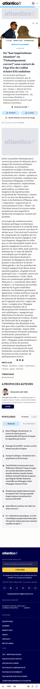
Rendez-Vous (17, 40)
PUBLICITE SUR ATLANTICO (12, 659)
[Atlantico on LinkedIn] (23, 588)
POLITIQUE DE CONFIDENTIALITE (13, 668)
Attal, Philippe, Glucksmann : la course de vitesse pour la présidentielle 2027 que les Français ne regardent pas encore (20, 435)
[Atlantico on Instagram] (29, 588)
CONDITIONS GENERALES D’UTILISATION (16, 681)
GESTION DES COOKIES (10, 663)
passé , (13, 369)
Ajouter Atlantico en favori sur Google (21, 118)
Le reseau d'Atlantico (10, 608)
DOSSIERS (5, 626)
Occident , (14, 366)
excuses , (6, 369)
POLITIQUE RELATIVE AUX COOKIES (14, 676)
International (29, 40)
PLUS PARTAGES (29, 424)
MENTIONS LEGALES (14, 654)
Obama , (5, 366)
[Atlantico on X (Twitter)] (10, 588)
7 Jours (33, 417)
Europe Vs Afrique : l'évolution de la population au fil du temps (20, 457)
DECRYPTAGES (7, 621)
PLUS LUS (11, 424)
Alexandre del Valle (20, 107)
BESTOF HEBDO (8, 643)
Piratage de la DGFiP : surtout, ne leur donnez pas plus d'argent (21, 447)
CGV (3, 654)
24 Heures (25, 417)
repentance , (30, 366)
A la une (9, 40)
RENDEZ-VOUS (7, 630)
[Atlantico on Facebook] (17, 588)
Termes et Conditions (24, 577)
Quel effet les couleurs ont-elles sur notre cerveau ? (20, 507)
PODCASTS (6, 639)
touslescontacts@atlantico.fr (20, 594)
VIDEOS (5, 635)
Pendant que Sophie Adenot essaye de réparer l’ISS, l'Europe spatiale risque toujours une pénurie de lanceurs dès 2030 (20, 495)
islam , (22, 366)
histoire (19, 369)
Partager (12, 113)
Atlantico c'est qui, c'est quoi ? (14, 606)
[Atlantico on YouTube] (35, 588)
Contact (27, 608)
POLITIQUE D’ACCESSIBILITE (12, 672)
